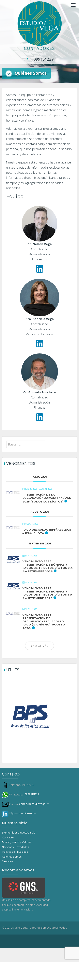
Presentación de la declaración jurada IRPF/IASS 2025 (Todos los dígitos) (46, 498)
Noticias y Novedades (15, 847)
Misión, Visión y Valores (16, 842)
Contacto (8, 837)
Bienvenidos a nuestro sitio (18, 832)
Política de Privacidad (15, 852)
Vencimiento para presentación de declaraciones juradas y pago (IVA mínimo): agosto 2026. (43, 621)
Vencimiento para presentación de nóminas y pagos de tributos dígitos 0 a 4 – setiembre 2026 (47, 566)
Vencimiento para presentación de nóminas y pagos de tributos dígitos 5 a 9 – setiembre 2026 (47, 593)
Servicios (7, 861)
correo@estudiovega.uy (34, 804)
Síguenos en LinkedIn (22, 813)
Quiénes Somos (11, 857)
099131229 (44, 59)
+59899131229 (31, 794)
